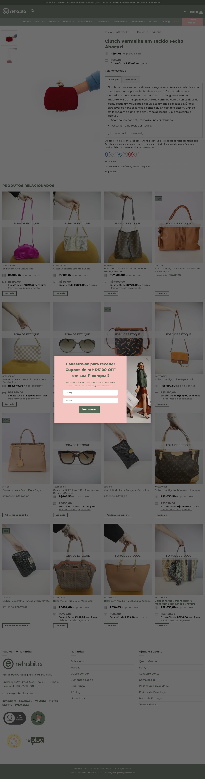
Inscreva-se (89, 409)
